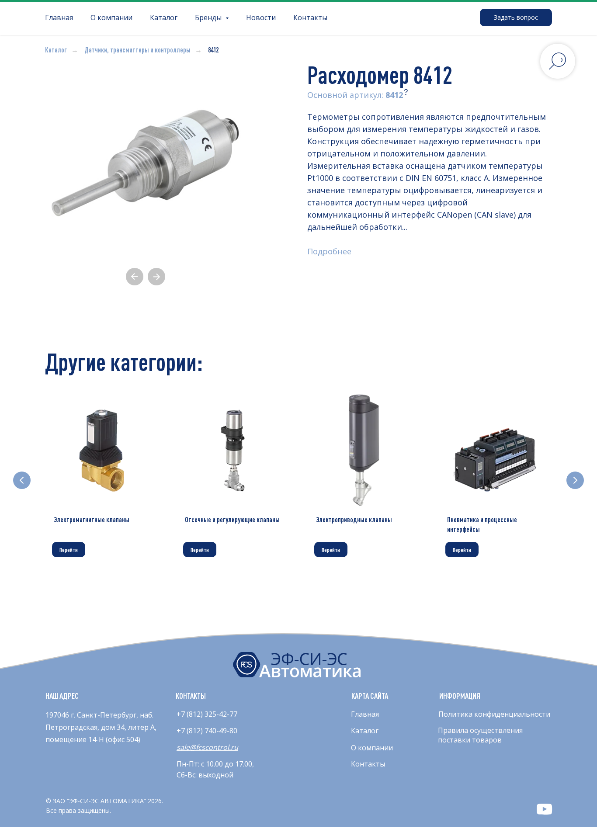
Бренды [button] (209, 17)
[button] (516, 17)
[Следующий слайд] (575, 480)
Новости (261, 17)
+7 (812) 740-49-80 (207, 730)
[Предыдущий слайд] (22, 480)
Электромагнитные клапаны (91, 520)
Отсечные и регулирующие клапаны (232, 520)
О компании (111, 17)
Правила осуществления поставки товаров (480, 735)
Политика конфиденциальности (494, 714)
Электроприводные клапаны (354, 520)
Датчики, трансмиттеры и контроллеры (137, 50)
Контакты (310, 17)
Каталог (163, 17)
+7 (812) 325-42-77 (207, 714)
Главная (59, 17)
